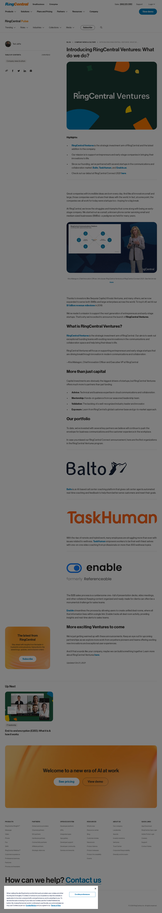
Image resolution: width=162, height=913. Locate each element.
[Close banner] (95, 888)
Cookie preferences (82, 894)
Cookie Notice (31, 906)
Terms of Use (56, 906)
